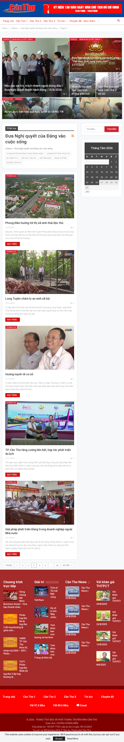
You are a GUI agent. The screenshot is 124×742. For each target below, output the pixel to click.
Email (83, 705)
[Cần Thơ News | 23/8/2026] (72, 628)
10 (87, 172)
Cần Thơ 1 (22, 21)
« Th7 (87, 192)
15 (111, 172)
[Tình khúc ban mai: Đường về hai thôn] (41, 629)
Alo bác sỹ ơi (12, 158)
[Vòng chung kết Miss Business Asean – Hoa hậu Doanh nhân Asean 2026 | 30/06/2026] (10, 595)
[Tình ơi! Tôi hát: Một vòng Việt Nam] (41, 591)
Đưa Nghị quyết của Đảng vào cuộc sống (23, 39)
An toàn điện (45, 158)
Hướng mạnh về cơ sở (19, 374)
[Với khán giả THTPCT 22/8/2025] (103, 616)
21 (106, 177)
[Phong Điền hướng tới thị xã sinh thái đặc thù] (39, 196)
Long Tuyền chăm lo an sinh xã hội (27, 298)
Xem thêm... (90, 21)
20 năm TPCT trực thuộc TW (58, 154)
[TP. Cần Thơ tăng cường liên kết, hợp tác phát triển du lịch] (39, 423)
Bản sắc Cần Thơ (14, 163)
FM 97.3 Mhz (37, 705)
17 (87, 177)
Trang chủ (8, 21)
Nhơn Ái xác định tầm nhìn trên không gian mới (82, 90)
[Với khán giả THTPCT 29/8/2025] (103, 595)
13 (102, 172)
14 (106, 172)
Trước (8, 565)
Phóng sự (8, 99)
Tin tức (61, 21)
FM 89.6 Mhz (60, 705)
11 (92, 172)
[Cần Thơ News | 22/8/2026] (72, 646)
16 (116, 172)
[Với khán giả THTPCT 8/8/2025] (103, 656)
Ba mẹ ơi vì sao (61, 158)
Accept (59, 738)
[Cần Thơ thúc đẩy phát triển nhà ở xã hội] (109, 84)
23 (116, 177)
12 (97, 172)
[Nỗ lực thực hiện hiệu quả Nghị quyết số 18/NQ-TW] (62, 108)
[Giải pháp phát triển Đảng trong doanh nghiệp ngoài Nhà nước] (39, 503)
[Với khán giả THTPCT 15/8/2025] (103, 636)
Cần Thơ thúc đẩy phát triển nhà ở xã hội (108, 90)
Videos (6, 39)
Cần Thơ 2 (35, 21)
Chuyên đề (76, 21)
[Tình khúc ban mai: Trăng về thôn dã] (41, 649)
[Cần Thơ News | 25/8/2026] (72, 591)
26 (57, 565)
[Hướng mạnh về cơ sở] (39, 348)
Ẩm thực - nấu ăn (28, 158)
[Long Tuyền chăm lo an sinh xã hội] (39, 272)
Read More (72, 739)
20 (102, 177)
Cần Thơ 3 (49, 21)
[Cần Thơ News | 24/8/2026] (72, 610)
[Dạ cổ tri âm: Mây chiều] (41, 612)
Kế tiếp (66, 565)
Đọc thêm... (12, 244)
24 (87, 182)
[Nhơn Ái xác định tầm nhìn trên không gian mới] (82, 84)
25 (92, 182)
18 (92, 177)
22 (111, 177)
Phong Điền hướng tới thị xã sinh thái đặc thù (34, 223)
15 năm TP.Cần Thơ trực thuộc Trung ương (25, 154)
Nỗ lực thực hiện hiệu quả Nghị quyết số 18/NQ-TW (34, 111)
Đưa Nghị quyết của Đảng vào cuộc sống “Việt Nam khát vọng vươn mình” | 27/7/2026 (95, 61)
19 (97, 177)
